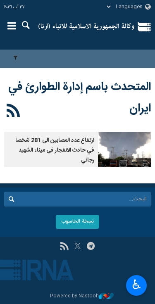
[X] (77, 247)
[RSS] (13, 112)
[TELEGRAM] (90, 247)
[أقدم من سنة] (124, 149)
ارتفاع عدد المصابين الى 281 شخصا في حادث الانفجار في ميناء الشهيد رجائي (54, 150)
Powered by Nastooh (74, 296)
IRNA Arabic (86, 27)
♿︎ (137, 284)
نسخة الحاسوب (77, 221)
